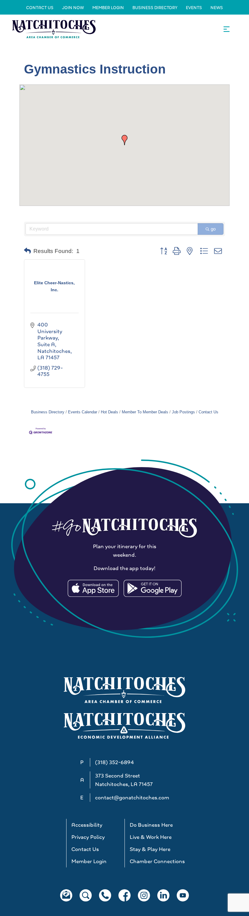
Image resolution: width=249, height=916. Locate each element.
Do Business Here (151, 825)
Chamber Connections (156, 861)
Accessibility (86, 825)
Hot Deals (109, 412)
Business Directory (154, 7)
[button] (124, 140)
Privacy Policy (88, 837)
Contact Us (39, 7)
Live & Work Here (151, 837)
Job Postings (183, 412)
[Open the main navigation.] (226, 29)
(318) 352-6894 (114, 762)
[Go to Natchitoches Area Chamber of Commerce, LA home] (54, 29)
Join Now (73, 7)
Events (194, 7)
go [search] (213, 228)
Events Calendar (82, 412)
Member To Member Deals (145, 412)
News (216, 7)
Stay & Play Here (150, 849)
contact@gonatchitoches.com (132, 797)
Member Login (108, 7)
